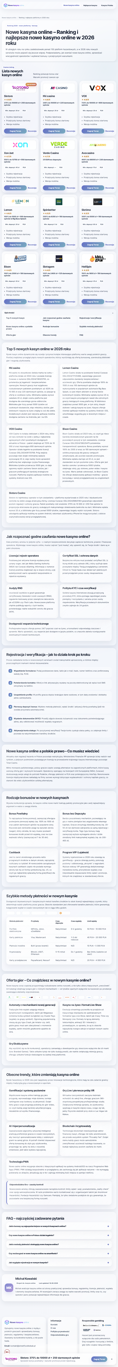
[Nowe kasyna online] (14, 5)
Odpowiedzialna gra (60, 1335)
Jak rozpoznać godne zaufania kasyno (56, 319)
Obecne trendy (49, 335)
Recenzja (32, 131)
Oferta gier (11, 335)
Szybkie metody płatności (91, 326)
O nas (53, 1328)
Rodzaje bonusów (51, 326)
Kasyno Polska (107, 5)
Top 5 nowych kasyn (15, 318)
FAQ (81, 335)
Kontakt (54, 1324)
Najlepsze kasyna (90, 5)
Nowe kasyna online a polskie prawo (19, 327)
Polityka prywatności (60, 1331)
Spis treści (59, 313)
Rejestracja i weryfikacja (90, 318)
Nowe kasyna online (71, 5)
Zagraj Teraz (15, 131)
